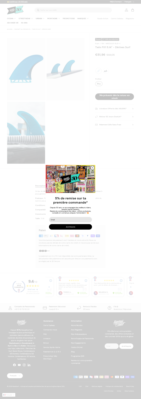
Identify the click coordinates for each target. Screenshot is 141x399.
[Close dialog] (92, 168)
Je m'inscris (70, 227)
